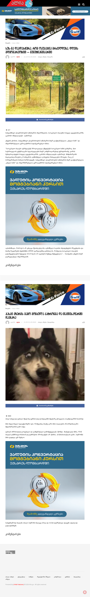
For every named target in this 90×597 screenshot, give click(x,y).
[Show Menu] (79, 4)
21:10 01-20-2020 (30, 57)
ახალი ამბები (15, 43)
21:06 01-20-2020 (30, 322)
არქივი (7, 579)
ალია (18, 57)
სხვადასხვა (50, 322)
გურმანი (67, 577)
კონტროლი (57, 577)
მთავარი (7, 43)
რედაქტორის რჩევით (43, 577)
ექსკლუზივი (21, 577)
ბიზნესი (31, 577)
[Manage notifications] (85, 592)
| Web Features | (19, 584)
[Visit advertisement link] (45, 31)
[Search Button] (83, 4)
